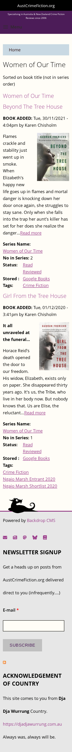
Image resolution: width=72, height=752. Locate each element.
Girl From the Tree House (34, 295)
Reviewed (32, 272)
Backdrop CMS (41, 520)
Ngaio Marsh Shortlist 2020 (30, 486)
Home (15, 50)
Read (28, 265)
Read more (30, 233)
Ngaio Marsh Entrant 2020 (29, 479)
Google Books (36, 279)
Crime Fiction (36, 285)
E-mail (11, 610)
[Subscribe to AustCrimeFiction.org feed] (4, 662)
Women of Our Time (28, 95)
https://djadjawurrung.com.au (32, 724)
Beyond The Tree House (33, 106)
